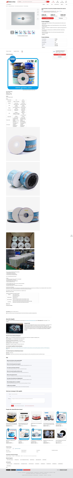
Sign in (66, 2)
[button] (45, 1)
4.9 (57, 52)
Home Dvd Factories (9, 463)
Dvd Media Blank (60, 463)
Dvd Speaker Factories (24, 463)
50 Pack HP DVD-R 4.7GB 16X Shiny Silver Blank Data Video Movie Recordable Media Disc (11, 424)
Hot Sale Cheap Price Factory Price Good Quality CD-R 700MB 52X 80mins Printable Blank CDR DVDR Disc (48, 424)
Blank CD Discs (32, 459)
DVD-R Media (44, 459)
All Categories (9, 4)
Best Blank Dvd (43, 463)
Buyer (47, 4)
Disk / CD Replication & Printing (24, 459)
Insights (54, 472)
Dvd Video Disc (37, 463)
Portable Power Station (27, 347)
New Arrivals (7, 450)
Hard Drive (42, 347)
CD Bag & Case (17, 459)
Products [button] (19, 1)
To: (10, 396)
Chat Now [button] (61, 18)
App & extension (56, 4)
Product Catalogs (18, 448)
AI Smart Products (23, 450)
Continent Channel (46, 472)
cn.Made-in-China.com (44, 473)
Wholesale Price (41, 472)
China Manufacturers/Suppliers (29, 472)
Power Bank (16, 347)
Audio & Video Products (10, 459)
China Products (23, 472)
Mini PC (7, 348)
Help (51, 4)
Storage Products (8, 451)
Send (12, 405)
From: (10, 394)
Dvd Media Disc (54, 463)
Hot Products (19, 472)
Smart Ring (36, 347)
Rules (66, 4)
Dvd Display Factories (16, 463)
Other (37, 451)
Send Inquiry (48, 18)
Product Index (51, 472)
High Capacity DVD (38, 459)
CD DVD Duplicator (46, 347)
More (7, 467)
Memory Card (32, 347)
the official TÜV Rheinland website (30, 320)
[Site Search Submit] (47, 2)
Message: (9, 398)
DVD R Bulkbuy (9, 465)
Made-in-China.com (33, 473)
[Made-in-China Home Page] (10, 2)
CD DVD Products (23, 451)
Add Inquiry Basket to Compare (23, 35)
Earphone (39, 347)
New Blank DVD (49, 463)
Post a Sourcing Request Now (29, 405)
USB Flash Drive (21, 347)
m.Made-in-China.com (38, 473)
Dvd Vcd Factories (31, 463)
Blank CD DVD (13, 347)
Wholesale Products (36, 472)
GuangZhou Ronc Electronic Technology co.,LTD (50, 11)
